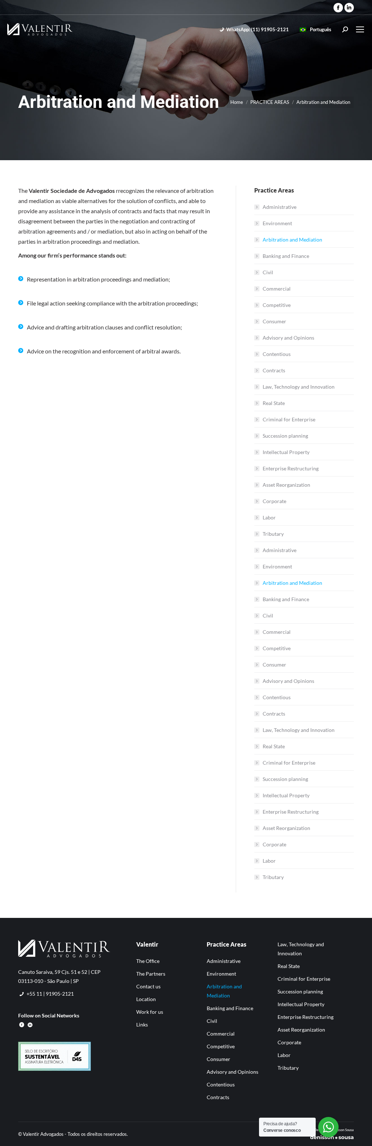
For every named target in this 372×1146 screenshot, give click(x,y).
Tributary (273, 534)
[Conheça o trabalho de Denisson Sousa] (332, 1138)
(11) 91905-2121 (257, 29)
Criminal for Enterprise (289, 419)
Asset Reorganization (286, 485)
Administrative (279, 207)
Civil (268, 272)
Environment (277, 223)
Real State (274, 403)
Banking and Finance (286, 256)
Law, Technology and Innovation (299, 387)
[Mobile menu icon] (360, 29)
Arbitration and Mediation (292, 239)
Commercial (277, 289)
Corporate (274, 501)
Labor (269, 517)
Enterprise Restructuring (291, 468)
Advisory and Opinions (288, 338)
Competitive (277, 305)
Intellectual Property (286, 452)
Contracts (274, 370)
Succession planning (285, 436)
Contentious (277, 354)
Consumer (274, 321)
